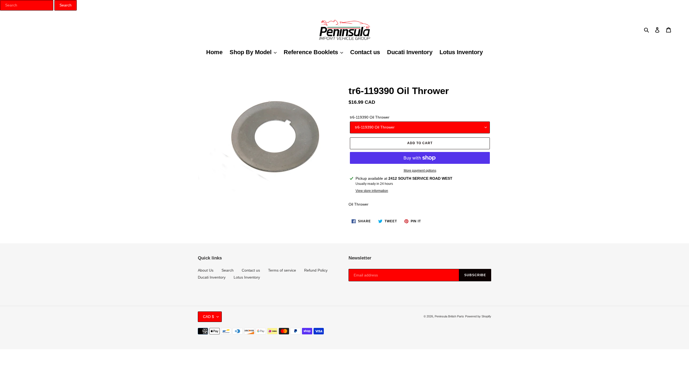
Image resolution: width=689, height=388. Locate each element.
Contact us (251, 270)
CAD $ (208, 316)
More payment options (420, 170)
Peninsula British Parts (449, 316)
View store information (372, 191)
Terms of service (282, 270)
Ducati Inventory (212, 277)
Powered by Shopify (478, 316)
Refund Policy (316, 270)
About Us (205, 270)
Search (228, 270)
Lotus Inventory (247, 277)
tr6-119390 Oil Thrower (369, 117)
